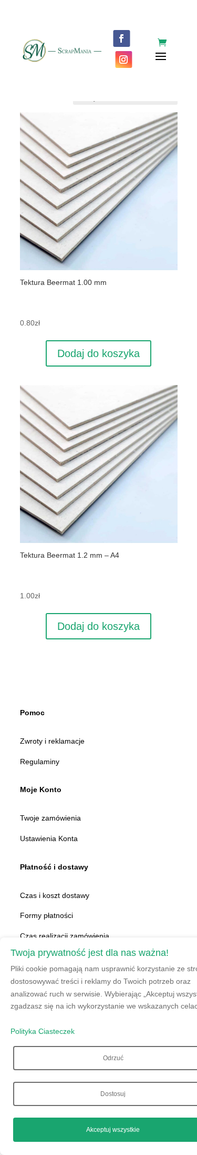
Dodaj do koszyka (98, 353)
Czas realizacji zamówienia (64, 936)
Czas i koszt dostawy (54, 895)
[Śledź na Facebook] (121, 38)
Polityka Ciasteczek (43, 1031)
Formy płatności (46, 915)
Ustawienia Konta (49, 838)
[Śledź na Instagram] (123, 59)
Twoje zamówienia (50, 818)
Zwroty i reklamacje (52, 741)
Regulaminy (39, 761)
